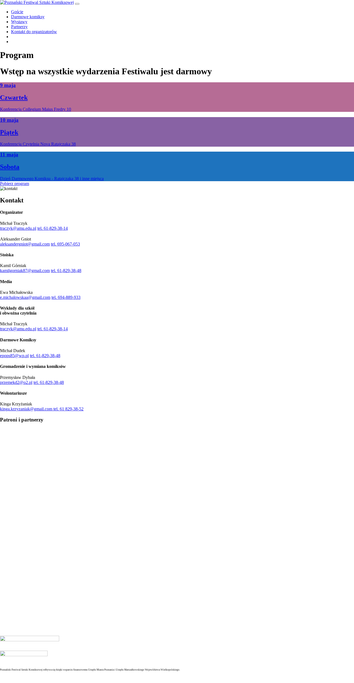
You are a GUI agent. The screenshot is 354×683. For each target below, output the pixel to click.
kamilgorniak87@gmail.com (25, 270)
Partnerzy (19, 26)
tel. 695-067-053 (65, 244)
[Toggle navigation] (77, 4)
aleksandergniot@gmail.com (25, 244)
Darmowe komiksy (28, 16)
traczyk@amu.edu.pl (18, 228)
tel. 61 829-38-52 (68, 409)
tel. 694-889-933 (65, 297)
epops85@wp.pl (14, 355)
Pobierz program (14, 183)
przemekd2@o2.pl (16, 382)
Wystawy (19, 21)
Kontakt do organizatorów (34, 31)
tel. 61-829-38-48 (66, 270)
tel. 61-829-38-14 (52, 228)
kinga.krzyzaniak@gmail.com (26, 409)
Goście (17, 11)
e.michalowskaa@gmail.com (25, 297)
